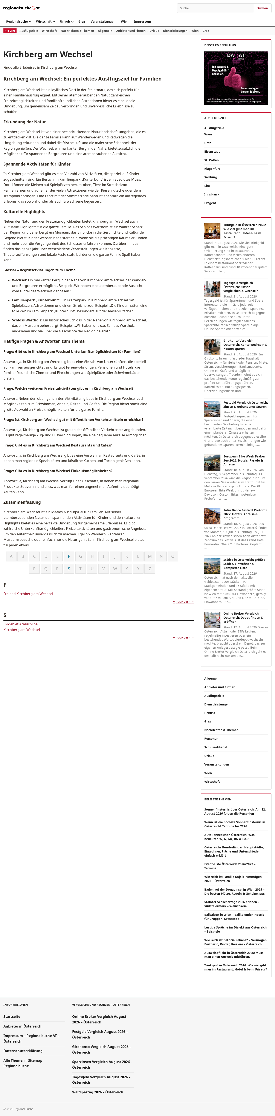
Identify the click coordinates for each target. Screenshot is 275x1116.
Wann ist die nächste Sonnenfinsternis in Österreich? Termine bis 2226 (234, 824)
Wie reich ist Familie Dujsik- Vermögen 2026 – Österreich (233, 879)
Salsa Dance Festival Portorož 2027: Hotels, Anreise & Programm (245, 514)
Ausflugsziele (29, 31)
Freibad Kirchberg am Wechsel (28, 593)
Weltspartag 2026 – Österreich (97, 1092)
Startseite (11, 1016)
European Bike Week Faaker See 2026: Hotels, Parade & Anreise (244, 460)
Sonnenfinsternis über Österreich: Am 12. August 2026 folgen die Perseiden (235, 811)
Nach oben (183, 601)
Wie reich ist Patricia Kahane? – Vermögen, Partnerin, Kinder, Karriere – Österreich (235, 942)
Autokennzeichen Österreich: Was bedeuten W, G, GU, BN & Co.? (229, 837)
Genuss (209, 713)
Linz (207, 186)
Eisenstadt (212, 151)
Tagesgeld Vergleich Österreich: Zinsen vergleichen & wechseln (240, 287)
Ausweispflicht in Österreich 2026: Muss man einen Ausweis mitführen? (233, 955)
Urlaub (65, 21)
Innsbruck (211, 194)
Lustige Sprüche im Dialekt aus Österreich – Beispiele (235, 929)
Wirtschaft (44, 21)
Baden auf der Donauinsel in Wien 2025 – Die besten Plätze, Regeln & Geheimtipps (234, 891)
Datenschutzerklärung (23, 1050)
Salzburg (210, 177)
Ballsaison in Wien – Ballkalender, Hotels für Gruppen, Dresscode (234, 917)
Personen (211, 738)
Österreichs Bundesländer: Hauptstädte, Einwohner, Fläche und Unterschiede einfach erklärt (234, 851)
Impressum (142, 21)
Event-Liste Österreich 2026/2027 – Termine (229, 866)
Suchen (262, 8)
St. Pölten (211, 160)
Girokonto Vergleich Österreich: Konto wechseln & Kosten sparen (245, 344)
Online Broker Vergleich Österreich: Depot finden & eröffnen (243, 617)
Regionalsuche (17, 21)
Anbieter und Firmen (131, 31)
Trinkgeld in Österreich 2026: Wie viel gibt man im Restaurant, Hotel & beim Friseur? (244, 231)
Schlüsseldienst (215, 747)
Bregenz (210, 203)
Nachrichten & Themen (77, 31)
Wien (124, 21)
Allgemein (105, 31)
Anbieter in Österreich (22, 1026)
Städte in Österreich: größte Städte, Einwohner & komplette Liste (244, 564)
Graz (81, 21)
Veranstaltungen (103, 21)
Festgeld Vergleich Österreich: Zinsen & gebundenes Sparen (245, 404)
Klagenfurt (212, 169)
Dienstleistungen (175, 31)
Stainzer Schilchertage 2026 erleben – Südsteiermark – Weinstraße (231, 904)
